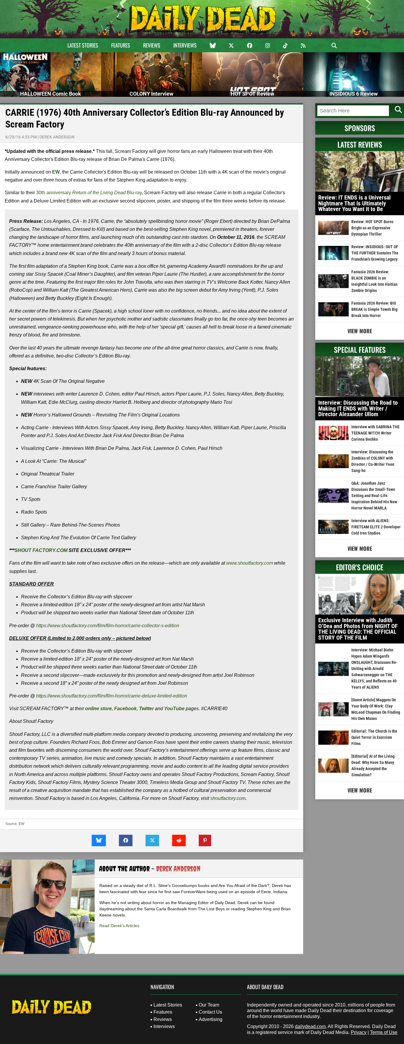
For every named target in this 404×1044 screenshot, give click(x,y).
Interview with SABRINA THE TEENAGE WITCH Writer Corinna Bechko (375, 433)
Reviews (151, 45)
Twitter (146, 708)
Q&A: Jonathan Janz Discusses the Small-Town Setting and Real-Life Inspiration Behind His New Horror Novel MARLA (374, 495)
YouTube (174, 708)
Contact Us (210, 1011)
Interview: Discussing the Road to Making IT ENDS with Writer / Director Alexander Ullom (358, 408)
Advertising (210, 1019)
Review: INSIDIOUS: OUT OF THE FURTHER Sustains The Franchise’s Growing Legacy (374, 253)
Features (120, 45)
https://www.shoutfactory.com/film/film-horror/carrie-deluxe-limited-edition (111, 695)
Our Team (209, 1004)
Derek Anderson (57, 137)
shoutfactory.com (227, 798)
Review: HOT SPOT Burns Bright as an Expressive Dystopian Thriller (372, 227)
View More (360, 331)
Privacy (358, 1032)
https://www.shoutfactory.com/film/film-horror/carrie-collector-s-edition (107, 625)
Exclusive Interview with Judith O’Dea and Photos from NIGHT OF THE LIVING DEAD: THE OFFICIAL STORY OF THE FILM (358, 629)
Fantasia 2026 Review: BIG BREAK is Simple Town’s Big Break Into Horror (374, 309)
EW (56, 171)
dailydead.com (310, 1026)
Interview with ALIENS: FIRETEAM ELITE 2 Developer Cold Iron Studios (376, 526)
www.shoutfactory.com (249, 563)
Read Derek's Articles (119, 925)
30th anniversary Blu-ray (89, 192)
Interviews (185, 45)
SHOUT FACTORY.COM (40, 550)
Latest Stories (82, 45)
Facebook (125, 708)
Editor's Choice (359, 567)
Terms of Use (383, 1032)
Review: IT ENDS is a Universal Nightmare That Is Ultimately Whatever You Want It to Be (354, 203)
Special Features (360, 349)
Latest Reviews (359, 144)
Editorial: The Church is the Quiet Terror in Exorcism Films (374, 737)
